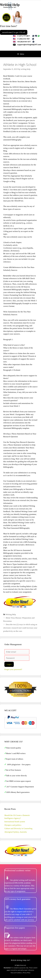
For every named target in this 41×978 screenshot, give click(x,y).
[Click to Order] (19, 608)
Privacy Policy (26, 972)
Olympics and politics (12, 825)
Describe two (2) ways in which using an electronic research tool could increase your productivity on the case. (20, 627)
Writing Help (11, 614)
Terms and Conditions (16, 972)
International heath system (14, 822)
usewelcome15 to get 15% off (13, 32)
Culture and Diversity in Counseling (18, 828)
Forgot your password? (13, 669)
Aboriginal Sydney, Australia (15, 832)
